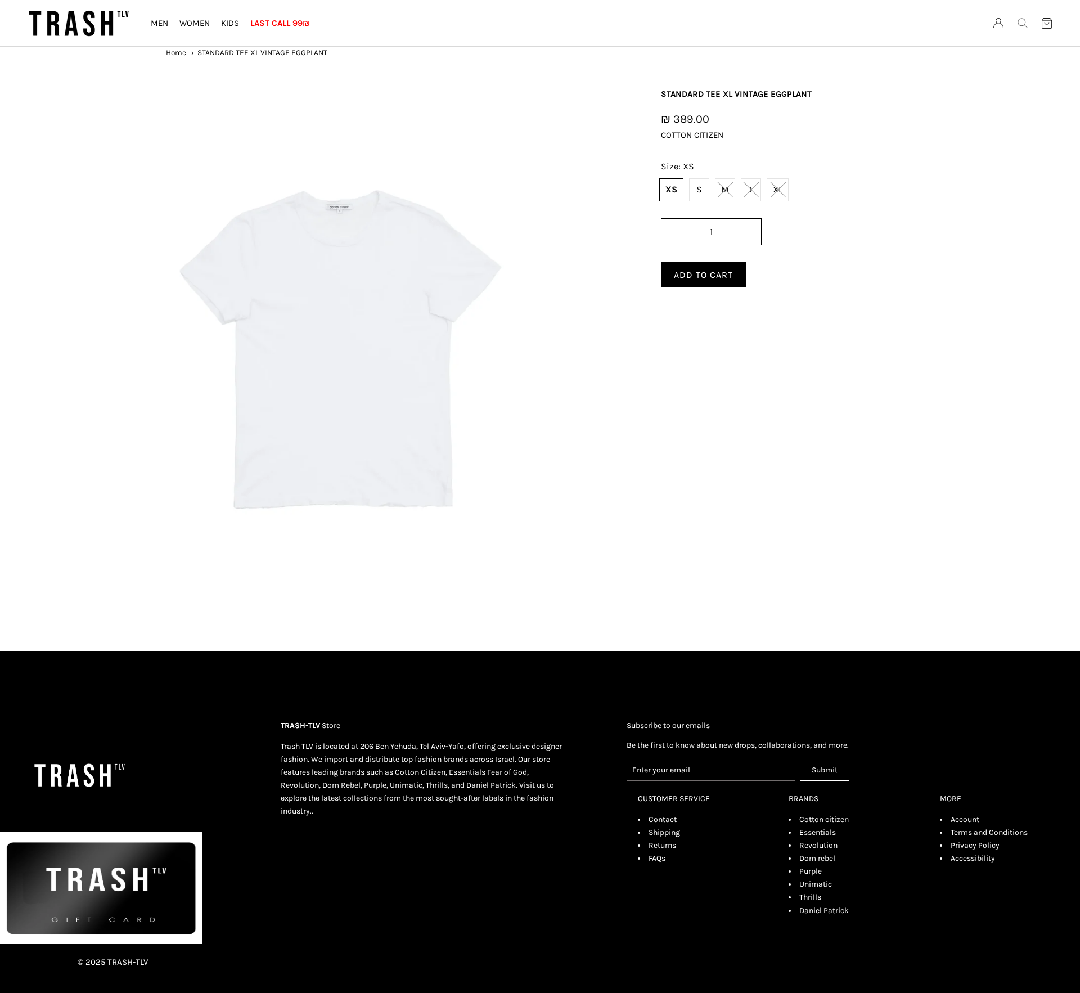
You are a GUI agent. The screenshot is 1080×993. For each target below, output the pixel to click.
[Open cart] (1047, 23)
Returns (662, 845)
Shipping (664, 832)
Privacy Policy (975, 845)
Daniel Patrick (824, 910)
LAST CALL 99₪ (280, 23)
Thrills (810, 897)
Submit (825, 770)
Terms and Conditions (989, 832)
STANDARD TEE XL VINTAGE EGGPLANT (262, 52)
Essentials (817, 832)
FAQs (657, 858)
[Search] (1023, 23)
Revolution (818, 845)
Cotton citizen (824, 819)
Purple (810, 871)
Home (176, 52)
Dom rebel (817, 858)
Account (965, 819)
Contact (663, 819)
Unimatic (815, 884)
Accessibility (973, 858)
